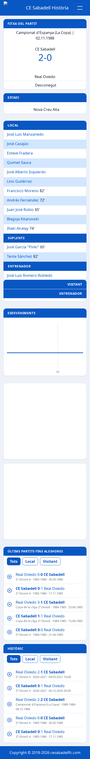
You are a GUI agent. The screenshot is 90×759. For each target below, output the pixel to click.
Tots (14, 561)
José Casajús (17, 143)
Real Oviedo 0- (40, 574)
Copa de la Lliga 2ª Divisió (33, 607)
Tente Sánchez (19, 256)
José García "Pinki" (23, 246)
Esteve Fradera (20, 153)
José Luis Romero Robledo (29, 275)
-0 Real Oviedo (40, 629)
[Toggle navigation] (79, 7)
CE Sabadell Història (47, 8)
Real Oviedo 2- (40, 672)
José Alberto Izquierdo (26, 171)
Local (30, 561)
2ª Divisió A (23, 579)
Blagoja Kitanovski (23, 218)
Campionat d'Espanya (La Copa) (37, 704)
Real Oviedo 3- (40, 602)
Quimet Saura (19, 162)
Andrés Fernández (23, 200)
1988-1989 (68, 704)
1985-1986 (40, 579)
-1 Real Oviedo (40, 588)
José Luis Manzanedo (25, 134)
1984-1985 (59, 607)
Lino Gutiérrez (19, 181)
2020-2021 (40, 677)
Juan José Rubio (20, 209)
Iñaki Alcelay (17, 228)
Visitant (50, 561)
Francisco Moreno (23, 190)
